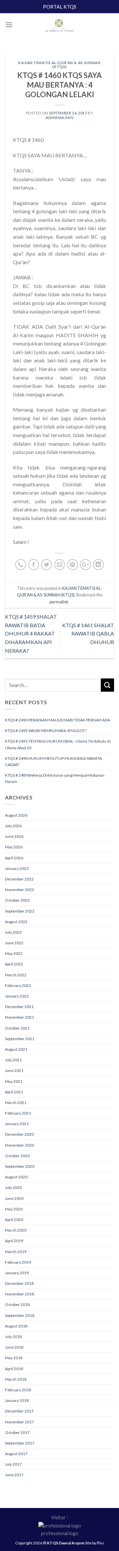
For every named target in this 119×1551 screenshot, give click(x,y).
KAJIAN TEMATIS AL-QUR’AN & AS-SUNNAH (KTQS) (59, 65)
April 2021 (14, 1091)
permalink (59, 601)
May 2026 (13, 846)
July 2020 (13, 1187)
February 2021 (18, 1113)
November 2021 (19, 1017)
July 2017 (13, 1464)
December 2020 (19, 1134)
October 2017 (17, 1432)
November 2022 (19, 889)
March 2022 (15, 974)
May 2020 (13, 1208)
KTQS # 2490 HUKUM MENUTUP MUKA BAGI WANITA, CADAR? (54, 761)
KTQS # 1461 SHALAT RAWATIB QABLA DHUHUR (88, 633)
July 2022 (13, 932)
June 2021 (14, 1070)
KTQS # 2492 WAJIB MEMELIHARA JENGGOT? (46, 730)
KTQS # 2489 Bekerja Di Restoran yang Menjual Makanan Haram (54, 778)
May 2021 (13, 1081)
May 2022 (13, 953)
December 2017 (19, 1410)
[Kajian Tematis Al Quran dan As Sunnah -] (59, 26)
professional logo (59, 1533)
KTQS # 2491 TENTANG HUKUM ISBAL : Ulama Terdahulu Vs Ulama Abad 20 (58, 744)
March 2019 (15, 1251)
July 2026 (13, 825)
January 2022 (17, 996)
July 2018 (13, 1336)
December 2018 (19, 1283)
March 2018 (15, 1379)
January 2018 (17, 1400)
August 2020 (16, 1176)
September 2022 (19, 911)
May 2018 (13, 1357)
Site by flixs (94, 1542)
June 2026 (14, 836)
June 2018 (14, 1347)
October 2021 (17, 1028)
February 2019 (18, 1262)
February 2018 (18, 1389)
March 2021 (15, 1102)
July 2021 (13, 1059)
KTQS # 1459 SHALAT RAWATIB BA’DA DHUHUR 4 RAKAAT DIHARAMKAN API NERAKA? (31, 633)
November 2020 (19, 1145)
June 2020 (14, 1198)
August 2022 (16, 921)
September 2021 (19, 1038)
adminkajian (59, 117)
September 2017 (19, 1443)
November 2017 (19, 1421)
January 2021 (17, 1123)
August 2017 (16, 1453)
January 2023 (17, 868)
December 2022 (19, 879)
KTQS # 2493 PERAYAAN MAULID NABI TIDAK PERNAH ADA (57, 719)
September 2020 (19, 1166)
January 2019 (17, 1272)
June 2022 (14, 942)
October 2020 (17, 1155)
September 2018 (19, 1315)
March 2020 (15, 1230)
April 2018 (14, 1368)
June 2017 (14, 1474)
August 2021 (16, 1049)
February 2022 (18, 985)
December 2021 (19, 1006)
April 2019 (14, 1240)
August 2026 (16, 815)
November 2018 (19, 1293)
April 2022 (14, 963)
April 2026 (14, 857)
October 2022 (17, 900)
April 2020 (14, 1219)
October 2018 (17, 1304)
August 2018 (16, 1326)
